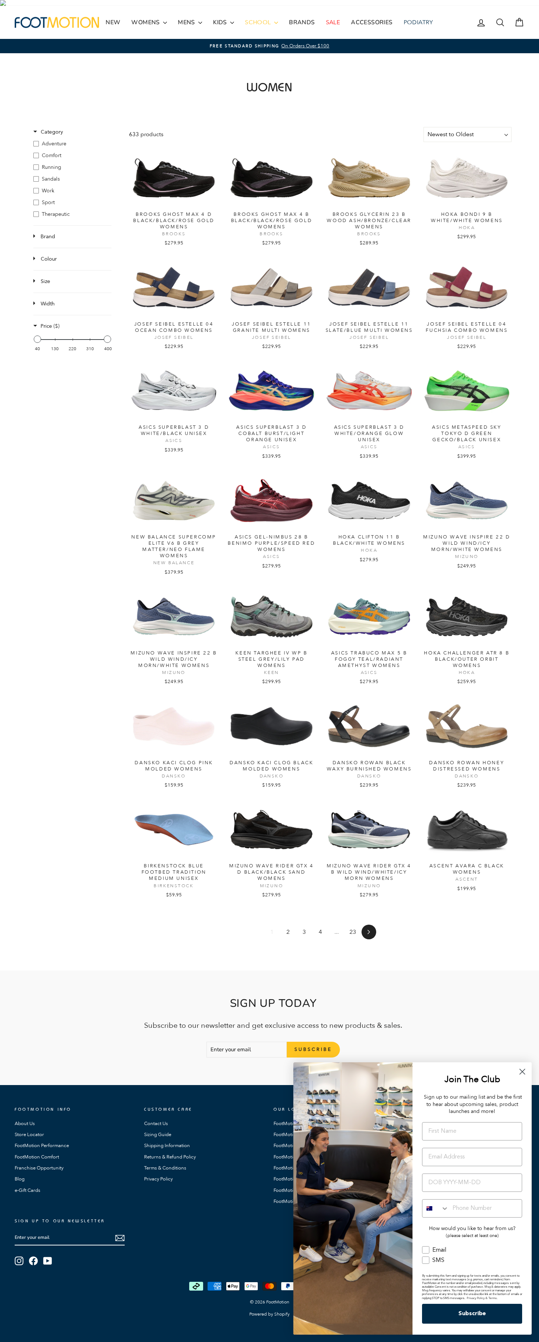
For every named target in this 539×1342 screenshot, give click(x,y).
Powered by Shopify (269, 1314)
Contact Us (156, 1123)
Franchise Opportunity (39, 1168)
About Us (25, 1123)
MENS (187, 22)
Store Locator (29, 1134)
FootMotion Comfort (37, 1157)
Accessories (371, 22)
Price (50, 326)
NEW (113, 22)
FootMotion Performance (42, 1145)
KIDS (220, 22)
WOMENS (146, 22)
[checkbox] (72, 144)
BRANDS (302, 22)
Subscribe (472, 1314)
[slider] (37, 339)
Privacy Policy (158, 1179)
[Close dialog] (522, 1071)
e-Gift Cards (27, 1190)
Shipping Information (167, 1145)
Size (45, 281)
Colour (49, 259)
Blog (20, 1179)
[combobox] (435, 1208)
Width (48, 304)
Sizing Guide (157, 1134)
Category (52, 132)
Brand (48, 236)
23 (352, 932)
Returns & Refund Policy (170, 1157)
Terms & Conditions (165, 1168)
